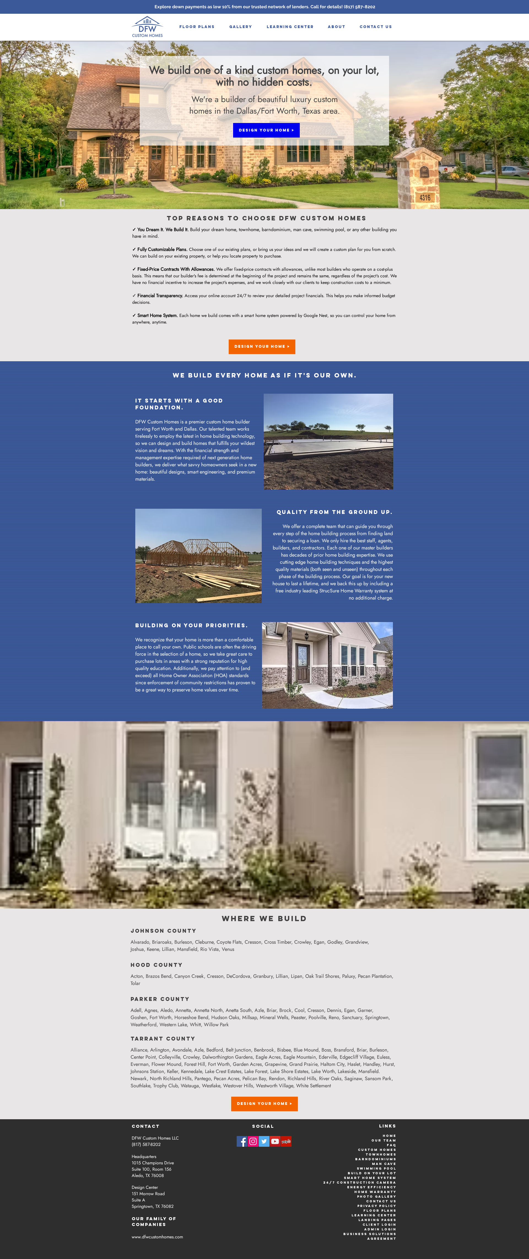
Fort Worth (160, 1017)
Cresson (253, 942)
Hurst (388, 1064)
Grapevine (275, 1064)
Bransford (344, 1049)
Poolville (317, 1017)
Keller (172, 1071)
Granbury (263, 976)
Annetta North (208, 1010)
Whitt (195, 1024)
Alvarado (140, 942)
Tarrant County (163, 1038)
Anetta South (239, 1010)
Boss (326, 1049)
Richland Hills (302, 1078)
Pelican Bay (254, 1078)
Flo (368, 1211)
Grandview (356, 942)
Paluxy (348, 976)
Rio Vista (209, 949)
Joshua (137, 949)
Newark (139, 1078)
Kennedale (191, 1071)
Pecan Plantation (375, 976)
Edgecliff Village (357, 1057)
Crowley (302, 942)
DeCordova (238, 976)
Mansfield (187, 949)
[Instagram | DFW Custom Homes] (253, 1141)
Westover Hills (238, 1085)
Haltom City (332, 1064)
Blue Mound (306, 1049)
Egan (319, 942)
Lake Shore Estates (289, 1071)
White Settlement (313, 1085)
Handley (371, 1064)
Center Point (143, 1057)
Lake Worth (323, 1071)
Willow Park (216, 1024)
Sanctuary (352, 1017)
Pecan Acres (226, 1078)
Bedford (214, 1049)
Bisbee (284, 1049)
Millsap (249, 1017)
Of (173, 1218)
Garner (365, 1010)
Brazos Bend (158, 976)
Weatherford (143, 1024)
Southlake (140, 1085)
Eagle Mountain (300, 1057)
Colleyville (169, 1057)
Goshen (139, 1017)
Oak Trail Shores (322, 976)
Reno (334, 1017)
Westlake (211, 1085)
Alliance (139, 1049)
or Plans (384, 1211)
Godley (334, 942)
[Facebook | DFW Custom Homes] (242, 1141)
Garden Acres (247, 1064)
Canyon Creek (189, 976)
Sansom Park (378, 1078)
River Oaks (330, 1078)
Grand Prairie (303, 1064)
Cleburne (204, 942)
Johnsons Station (147, 1071)
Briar (271, 1010)
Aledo (166, 1010)
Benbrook (264, 1049)
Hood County (157, 965)
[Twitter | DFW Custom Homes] (264, 1141)
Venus (228, 949)
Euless (383, 1057)
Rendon (277, 1078)
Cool (299, 1010)
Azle (259, 1010)
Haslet (353, 1064)
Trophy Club (165, 1085)
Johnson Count (161, 930)
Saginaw (353, 1078)
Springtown (376, 1017)
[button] (241, 26)
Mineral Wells (274, 1017)
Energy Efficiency (371, 1187)
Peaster (298, 1017)
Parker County (160, 999)
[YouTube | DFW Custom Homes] (275, 1141)
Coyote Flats (229, 942)
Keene (153, 949)
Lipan (296, 976)
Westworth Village (274, 1085)
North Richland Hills (170, 1078)
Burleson (183, 942)
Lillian (168, 949)
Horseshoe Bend (191, 1017)
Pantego (203, 1078)
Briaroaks (161, 942)
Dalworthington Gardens (228, 1057)
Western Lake (173, 1024)
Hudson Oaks (225, 1017)
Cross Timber (277, 942)
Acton (137, 976)
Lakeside (346, 1071)
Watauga (190, 1085)
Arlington (159, 1049)
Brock (285, 1010)
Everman (140, 1064)
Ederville (328, 1057)
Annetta (183, 1010)
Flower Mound (166, 1064)
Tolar (135, 983)
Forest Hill (194, 1064)
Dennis (334, 1010)
